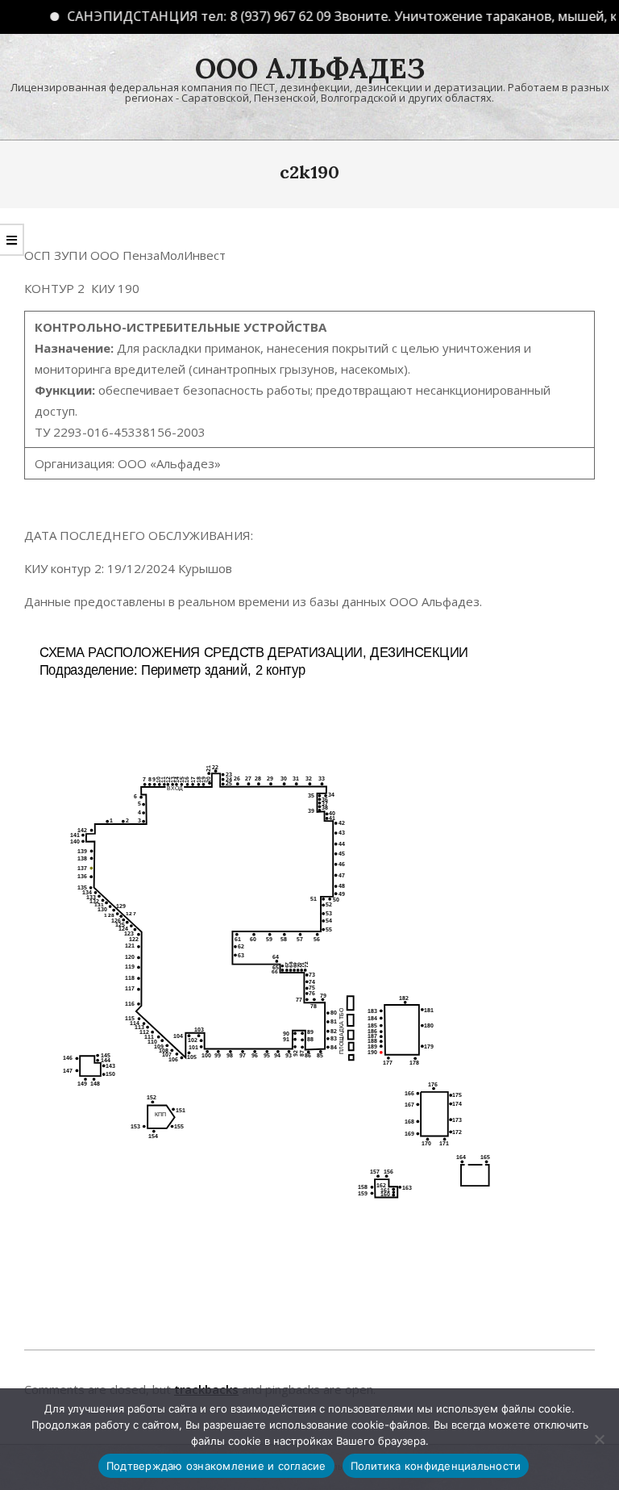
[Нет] (599, 1439)
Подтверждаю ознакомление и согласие (216, 1465)
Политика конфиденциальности (436, 1465)
